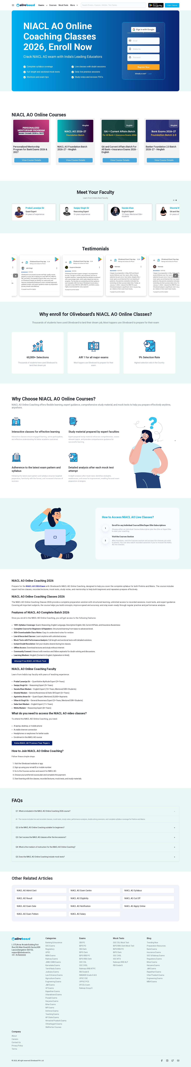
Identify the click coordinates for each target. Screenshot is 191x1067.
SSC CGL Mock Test (121, 943)
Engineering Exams (53, 982)
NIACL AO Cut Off (132, 898)
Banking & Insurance (53, 943)
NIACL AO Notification (81, 906)
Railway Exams (51, 959)
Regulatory (49, 949)
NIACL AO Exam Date (26, 906)
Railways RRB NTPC (87, 969)
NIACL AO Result (24, 898)
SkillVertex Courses (53, 1027)
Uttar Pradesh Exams (155, 975)
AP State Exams (52, 1017)
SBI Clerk (83, 949)
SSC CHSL (83, 965)
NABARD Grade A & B (88, 975)
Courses (53, 5)
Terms (14, 1049)
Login (150, 74)
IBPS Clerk (83, 952)
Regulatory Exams (154, 959)
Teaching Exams (52, 1014)
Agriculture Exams (53, 978)
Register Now (143, 67)
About (14, 1036)
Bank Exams (152, 949)
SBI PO (82, 943)
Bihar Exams (50, 1004)
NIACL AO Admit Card (26, 890)
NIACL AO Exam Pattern (27, 914)
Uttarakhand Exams (53, 995)
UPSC (47, 952)
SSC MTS (117, 959)
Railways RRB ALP (120, 962)
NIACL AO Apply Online (134, 906)
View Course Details (31, 160)
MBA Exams (50, 956)
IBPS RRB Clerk (85, 959)
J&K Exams (50, 985)
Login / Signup (172, 5)
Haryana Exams (51, 1001)
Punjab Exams (51, 998)
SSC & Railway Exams (156, 956)
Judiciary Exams (52, 972)
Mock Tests (63, 5)
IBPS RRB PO (84, 956)
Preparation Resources (156, 946)
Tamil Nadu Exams (53, 969)
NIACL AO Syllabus (133, 890)
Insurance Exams (154, 952)
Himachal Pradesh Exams (55, 1021)
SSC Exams (50, 946)
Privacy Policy (17, 1046)
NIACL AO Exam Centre (81, 890)
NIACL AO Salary (78, 914)
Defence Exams (51, 1011)
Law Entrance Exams (54, 975)
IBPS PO (82, 946)
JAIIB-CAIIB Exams (53, 962)
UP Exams (49, 988)
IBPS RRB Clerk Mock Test (123, 946)
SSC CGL (82, 962)
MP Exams (49, 1008)
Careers (15, 1039)
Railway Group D (86, 988)
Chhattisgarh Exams (53, 1024)
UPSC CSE (83, 978)
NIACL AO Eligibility (79, 898)
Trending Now (152, 943)
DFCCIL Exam (84, 985)
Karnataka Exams (52, 965)
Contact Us (16, 1042)
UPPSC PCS (84, 982)
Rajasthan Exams (52, 991)
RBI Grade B (84, 972)
